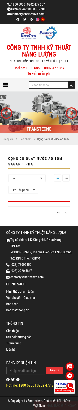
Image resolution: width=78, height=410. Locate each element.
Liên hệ (10, 349)
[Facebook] (18, 19)
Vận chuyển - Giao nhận (21, 297)
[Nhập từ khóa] (71, 85)
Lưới (56, 181)
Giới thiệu (12, 330)
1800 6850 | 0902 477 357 (28, 4)
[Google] (18, 379)
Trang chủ (8, 139)
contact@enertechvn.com (28, 14)
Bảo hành (12, 304)
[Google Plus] (31, 19)
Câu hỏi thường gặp (18, 337)
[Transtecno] (39, 112)
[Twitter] (24, 19)
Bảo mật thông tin (17, 310)
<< (58, 212)
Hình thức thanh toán (20, 291)
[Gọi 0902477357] (70, 386)
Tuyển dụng (13, 343)
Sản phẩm (25, 139)
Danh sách (66, 181)
